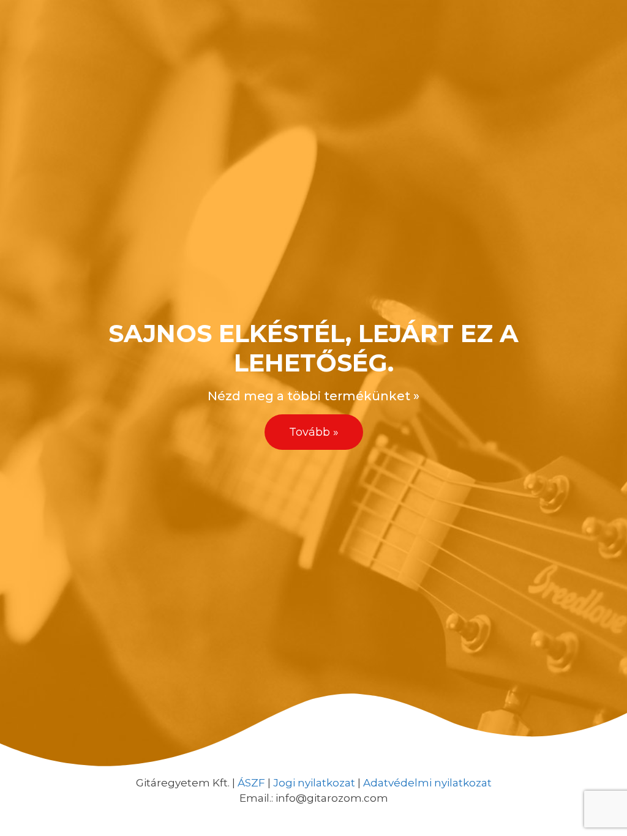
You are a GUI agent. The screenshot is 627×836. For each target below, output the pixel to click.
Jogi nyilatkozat (314, 783)
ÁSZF (251, 783)
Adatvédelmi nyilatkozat (427, 783)
